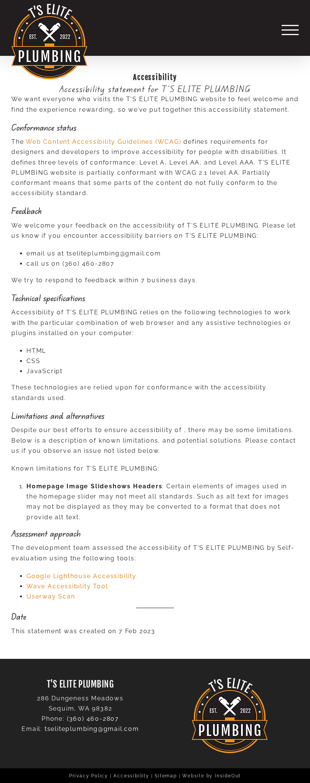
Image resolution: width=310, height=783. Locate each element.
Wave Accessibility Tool (67, 586)
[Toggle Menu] (290, 30)
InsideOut (228, 775)
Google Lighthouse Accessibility (81, 576)
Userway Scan (50, 596)
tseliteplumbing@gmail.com (92, 728)
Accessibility (131, 775)
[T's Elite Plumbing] (49, 41)
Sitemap (166, 775)
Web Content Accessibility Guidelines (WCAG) (103, 141)
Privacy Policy (88, 775)
